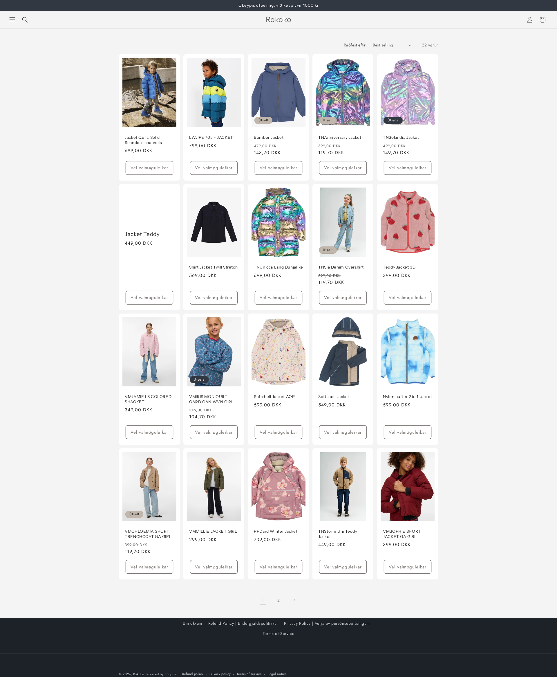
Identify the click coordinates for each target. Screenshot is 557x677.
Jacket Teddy (142, 234)
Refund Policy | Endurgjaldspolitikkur (243, 623)
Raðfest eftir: (355, 45)
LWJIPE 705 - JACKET (211, 137)
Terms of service (249, 673)
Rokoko (138, 674)
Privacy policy (220, 673)
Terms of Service (278, 633)
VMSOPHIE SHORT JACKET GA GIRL (402, 534)
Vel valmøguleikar (149, 168)
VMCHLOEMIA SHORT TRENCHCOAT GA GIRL (148, 534)
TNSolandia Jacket (401, 137)
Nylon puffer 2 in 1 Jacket (407, 396)
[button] (12, 19)
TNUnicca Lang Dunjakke (278, 267)
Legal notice (277, 673)
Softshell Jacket (333, 396)
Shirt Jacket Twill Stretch (213, 267)
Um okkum (192, 623)
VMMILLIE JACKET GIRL (213, 531)
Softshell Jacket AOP (274, 396)
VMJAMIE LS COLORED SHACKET (148, 399)
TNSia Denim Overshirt (341, 267)
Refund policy (192, 673)
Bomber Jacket (268, 137)
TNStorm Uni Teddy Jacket (337, 534)
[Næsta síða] (294, 600)
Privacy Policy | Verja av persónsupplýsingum (327, 623)
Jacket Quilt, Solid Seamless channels (143, 140)
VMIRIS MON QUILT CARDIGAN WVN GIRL (211, 399)
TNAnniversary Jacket (339, 137)
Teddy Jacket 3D (399, 267)
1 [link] (263, 600)
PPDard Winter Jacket (276, 531)
